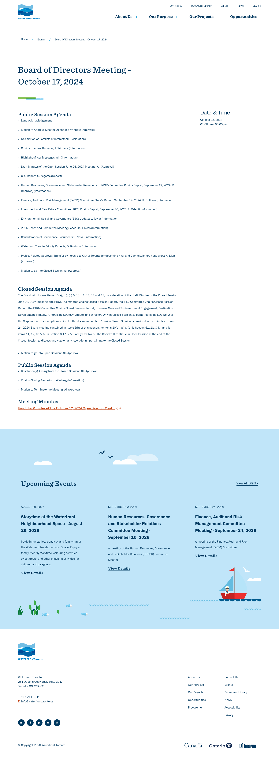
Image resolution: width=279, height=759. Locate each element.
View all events (247, 483)
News (241, 6)
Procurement (196, 707)
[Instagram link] (57, 722)
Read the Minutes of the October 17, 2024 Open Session (68, 408)
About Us (123, 17)
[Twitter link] (21, 722)
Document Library (236, 692)
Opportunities (243, 17)
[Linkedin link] (39, 722)
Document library (201, 6)
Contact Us (231, 677)
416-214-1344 (30, 697)
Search (257, 6)
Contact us (176, 6)
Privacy (229, 715)
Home (24, 40)
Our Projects (195, 692)
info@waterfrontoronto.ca (37, 701)
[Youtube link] (48, 722)
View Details (32, 573)
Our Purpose (161, 17)
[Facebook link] (30, 722)
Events (225, 6)
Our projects (201, 17)
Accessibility (232, 707)
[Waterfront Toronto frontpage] (29, 11)
